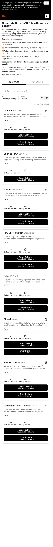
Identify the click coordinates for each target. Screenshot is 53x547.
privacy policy (20, 5)
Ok (46, 3)
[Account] (47, 16)
